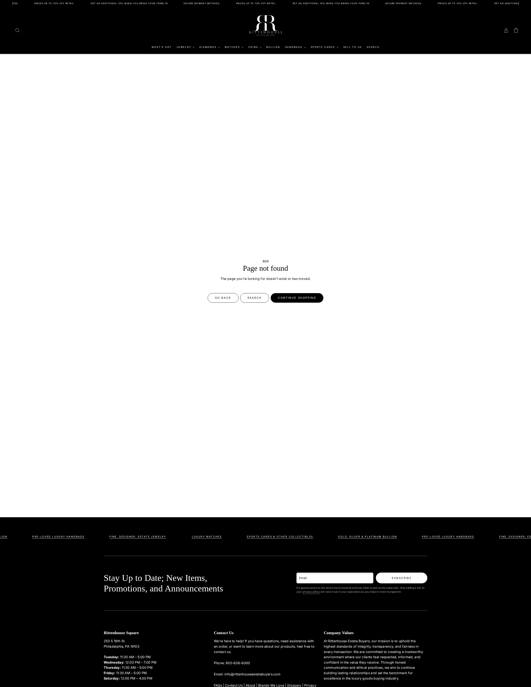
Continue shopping (297, 297)
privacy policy (311, 591)
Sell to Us (352, 47)
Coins (253, 47)
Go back (223, 297)
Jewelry (184, 47)
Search (373, 47)
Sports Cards (323, 47)
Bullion (273, 47)
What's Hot (162, 47)
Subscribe (402, 578)
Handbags (293, 47)
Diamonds (207, 47)
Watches (232, 47)
